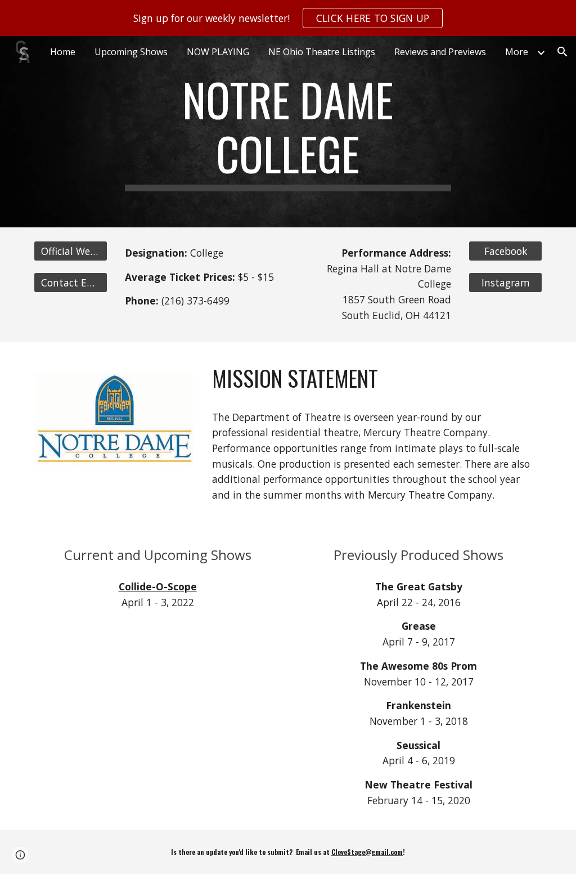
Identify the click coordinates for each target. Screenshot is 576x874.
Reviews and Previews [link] (440, 52)
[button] (562, 51)
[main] (287, 132)
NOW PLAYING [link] (218, 52)
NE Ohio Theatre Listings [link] (321, 52)
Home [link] (62, 52)
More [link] (516, 52)
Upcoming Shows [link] (131, 52)
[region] (288, 18)
